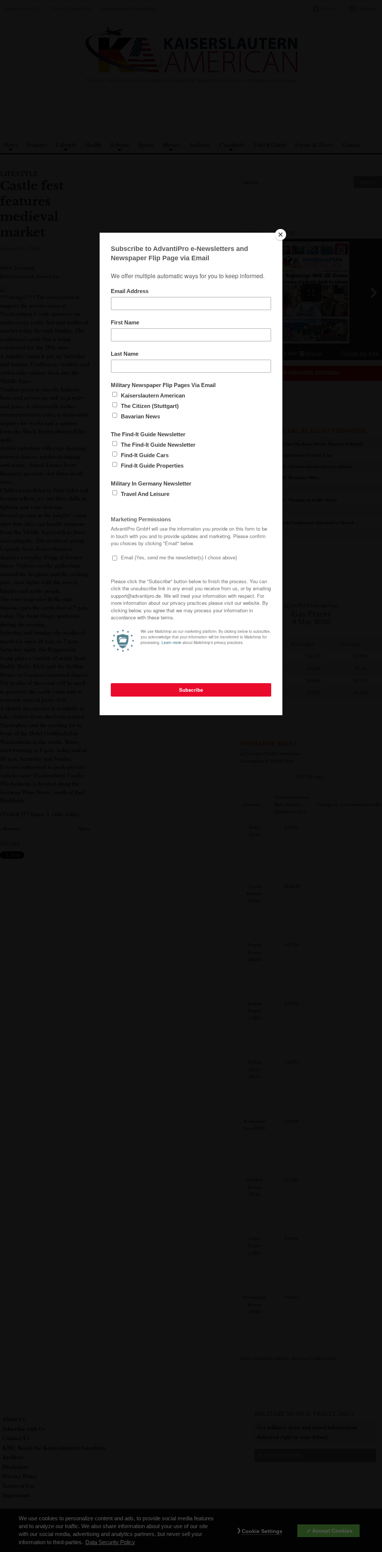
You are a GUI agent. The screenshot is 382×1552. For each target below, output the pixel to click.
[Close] (280, 234)
